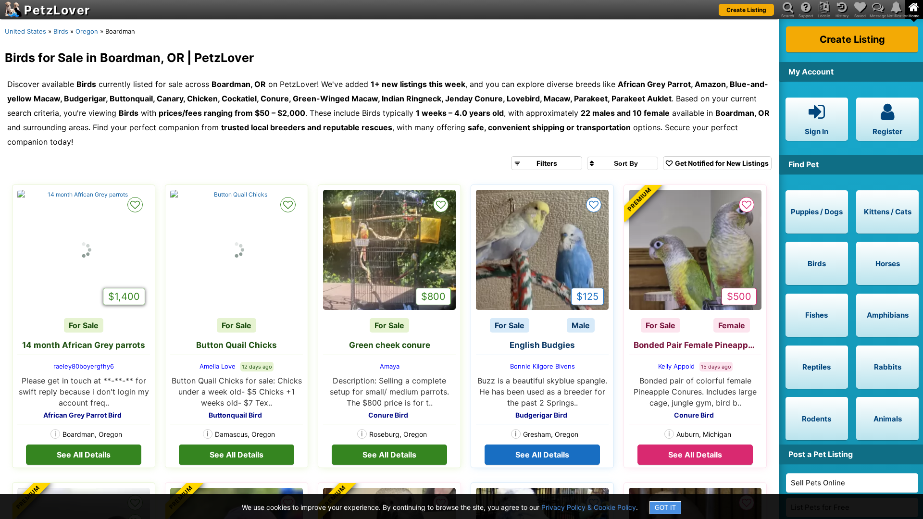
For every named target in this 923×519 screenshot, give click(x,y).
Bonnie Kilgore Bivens (542, 366)
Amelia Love (218, 366)
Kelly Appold (676, 366)
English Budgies (542, 345)
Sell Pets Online (818, 482)
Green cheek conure (389, 345)
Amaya (389, 366)
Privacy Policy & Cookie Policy (588, 507)
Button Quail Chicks (236, 345)
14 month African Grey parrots (83, 345)
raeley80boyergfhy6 (83, 366)
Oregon (86, 31)
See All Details (84, 454)
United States (25, 31)
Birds (60, 31)
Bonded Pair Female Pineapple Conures (697, 345)
